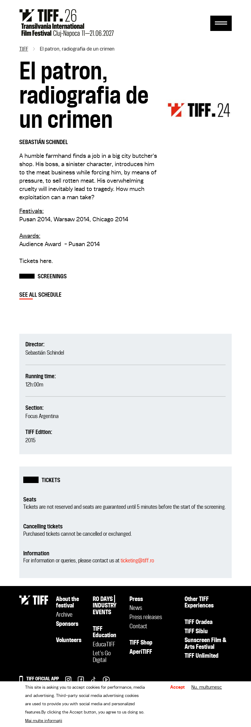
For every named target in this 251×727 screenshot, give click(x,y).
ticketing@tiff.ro (137, 560)
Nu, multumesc (206, 687)
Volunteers (68, 640)
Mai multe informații (43, 721)
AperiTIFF (140, 652)
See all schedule (40, 295)
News (135, 608)
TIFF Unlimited (202, 656)
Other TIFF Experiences (199, 603)
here (45, 261)
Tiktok (90, 681)
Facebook (77, 681)
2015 (30, 440)
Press (136, 599)
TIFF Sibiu (196, 631)
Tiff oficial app (42, 679)
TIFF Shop (140, 643)
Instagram (65, 681)
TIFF (23, 49)
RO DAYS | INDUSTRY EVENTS (105, 606)
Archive (64, 615)
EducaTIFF (104, 645)
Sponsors (67, 624)
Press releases (145, 617)
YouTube (103, 681)
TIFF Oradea (198, 622)
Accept (177, 687)
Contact (138, 627)
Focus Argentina (41, 416)
